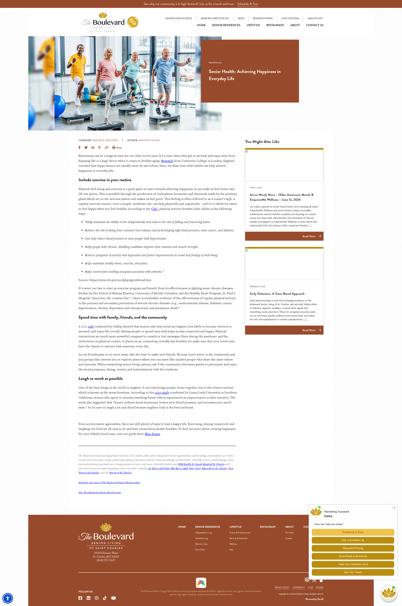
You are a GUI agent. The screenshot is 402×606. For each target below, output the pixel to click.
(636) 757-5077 (315, 18)
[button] (7, 598)
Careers (288, 538)
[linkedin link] (88, 598)
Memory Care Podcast (215, 18)
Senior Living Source (179, 18)
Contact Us (314, 25)
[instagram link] (96, 598)
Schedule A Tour (247, 3)
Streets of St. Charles (120, 473)
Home (201, 25)
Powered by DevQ (314, 599)
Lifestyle (253, 25)
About (295, 25)
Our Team (289, 532)
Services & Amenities (238, 538)
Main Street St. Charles (214, 468)
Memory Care (201, 544)
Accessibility (299, 587)
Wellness (233, 544)
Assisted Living (201, 538)
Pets (231, 549)
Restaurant (275, 25)
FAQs (310, 587)
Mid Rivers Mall (179, 468)
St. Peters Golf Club (159, 468)
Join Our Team (290, 18)
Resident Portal (263, 18)
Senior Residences (226, 25)
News (241, 18)
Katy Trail (195, 468)
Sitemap (319, 587)
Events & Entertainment (240, 532)
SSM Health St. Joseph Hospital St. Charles (201, 464)
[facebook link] (80, 598)
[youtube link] (113, 598)
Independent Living (203, 532)
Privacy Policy (282, 587)
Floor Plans (200, 549)
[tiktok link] (105, 598)
